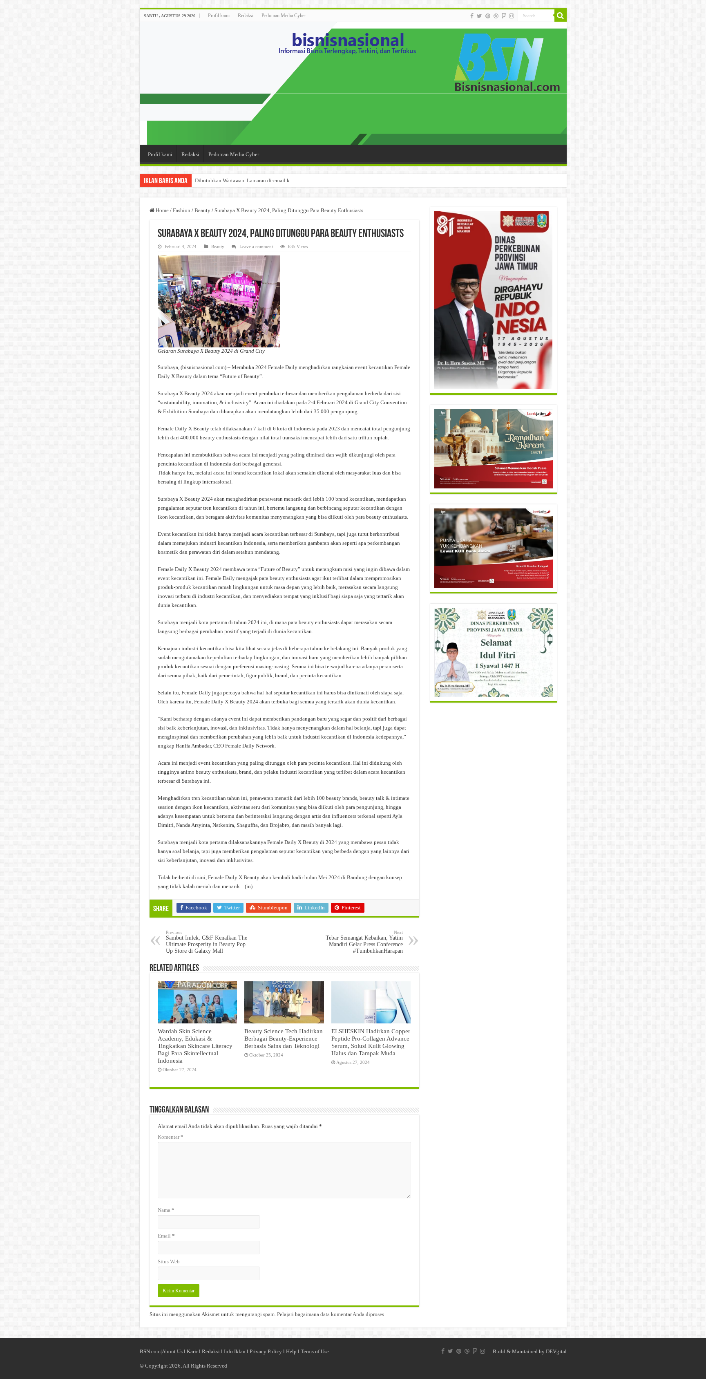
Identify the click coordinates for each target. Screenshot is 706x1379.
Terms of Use (315, 1351)
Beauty (202, 210)
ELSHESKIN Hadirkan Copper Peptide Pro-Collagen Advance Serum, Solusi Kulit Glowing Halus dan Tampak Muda (370, 1042)
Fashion (181, 210)
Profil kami (219, 15)
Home (161, 210)
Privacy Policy (266, 1351)
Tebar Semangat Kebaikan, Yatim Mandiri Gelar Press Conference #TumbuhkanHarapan (364, 942)
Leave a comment (256, 246)
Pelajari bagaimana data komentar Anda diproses (330, 1314)
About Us (172, 1351)
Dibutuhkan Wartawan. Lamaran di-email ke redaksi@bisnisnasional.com (276, 180)
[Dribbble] (496, 16)
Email (166, 1236)
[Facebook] (471, 16)
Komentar (170, 1137)
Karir (192, 1351)
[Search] (560, 15)
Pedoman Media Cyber (283, 15)
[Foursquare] (504, 16)
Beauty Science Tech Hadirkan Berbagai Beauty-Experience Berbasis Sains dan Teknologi (283, 1038)
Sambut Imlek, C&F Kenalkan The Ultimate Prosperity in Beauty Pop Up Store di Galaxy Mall (206, 942)
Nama (166, 1210)
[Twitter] (479, 16)
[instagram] (511, 16)
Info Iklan (235, 1351)
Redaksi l (213, 1351)
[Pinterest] (488, 16)
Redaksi (245, 15)
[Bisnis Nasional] (353, 83)
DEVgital (556, 1351)
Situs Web (169, 1261)
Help (291, 1351)
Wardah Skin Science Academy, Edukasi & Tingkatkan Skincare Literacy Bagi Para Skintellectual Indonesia (195, 1046)
